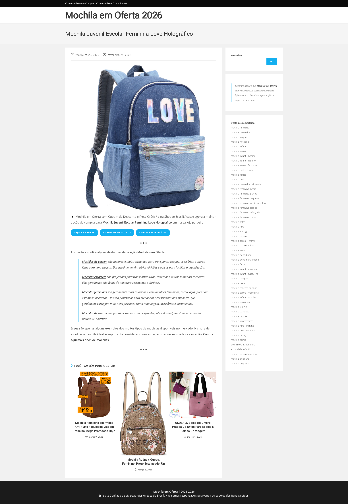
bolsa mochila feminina (243, 344)
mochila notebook (240, 141)
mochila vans (238, 250)
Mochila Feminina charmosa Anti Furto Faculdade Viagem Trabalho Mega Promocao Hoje (94, 427)
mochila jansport (240, 278)
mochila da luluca (240, 311)
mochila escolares (240, 302)
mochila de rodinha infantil (245, 259)
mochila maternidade (242, 170)
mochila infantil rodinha (243, 297)
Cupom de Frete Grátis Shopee (111, 3)
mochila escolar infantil (243, 240)
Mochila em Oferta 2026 (113, 15)
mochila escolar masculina (245, 292)
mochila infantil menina (243, 155)
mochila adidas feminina (244, 354)
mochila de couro (240, 358)
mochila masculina (240, 132)
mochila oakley (238, 335)
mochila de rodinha (241, 255)
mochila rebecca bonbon (244, 288)
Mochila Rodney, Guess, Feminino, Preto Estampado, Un (143, 461)
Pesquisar (236, 55)
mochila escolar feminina (244, 165)
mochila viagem (239, 137)
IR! (272, 61)
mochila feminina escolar (244, 207)
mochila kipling (239, 231)
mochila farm (238, 264)
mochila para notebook (243, 245)
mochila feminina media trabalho (248, 203)
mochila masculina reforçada (246, 184)
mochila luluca (238, 174)
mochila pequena (240, 363)
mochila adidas (239, 236)
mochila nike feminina (242, 325)
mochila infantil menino (243, 160)
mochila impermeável (242, 321)
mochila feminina (240, 127)
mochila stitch (238, 222)
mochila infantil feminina (244, 269)
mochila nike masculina (243, 330)
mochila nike (237, 226)
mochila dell (237, 179)
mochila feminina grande (244, 193)
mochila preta (238, 283)
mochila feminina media (243, 188)
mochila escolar (239, 151)
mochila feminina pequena (245, 198)
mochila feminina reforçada (245, 212)
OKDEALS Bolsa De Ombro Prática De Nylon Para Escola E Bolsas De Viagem (193, 427)
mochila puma (238, 339)
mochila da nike (239, 316)
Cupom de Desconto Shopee (79, 3)
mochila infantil (239, 146)
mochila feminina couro (243, 217)
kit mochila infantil (240, 349)
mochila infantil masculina (244, 273)
